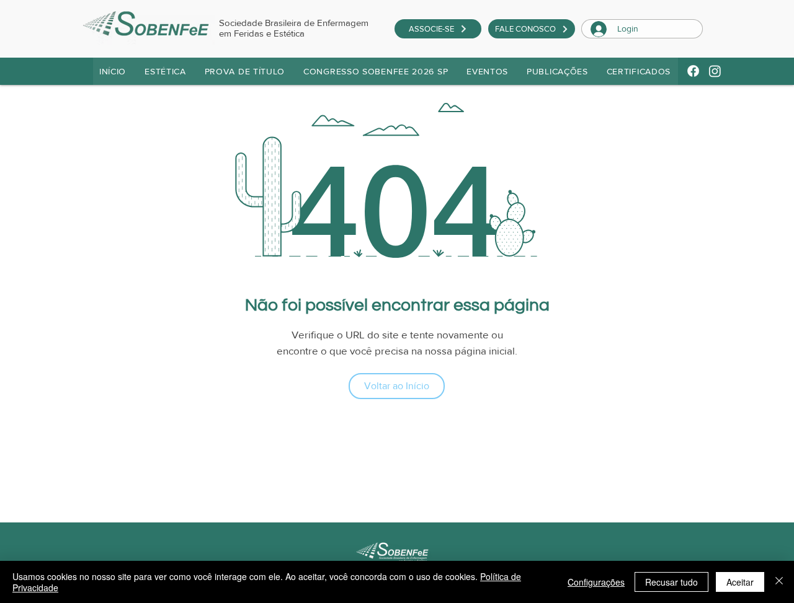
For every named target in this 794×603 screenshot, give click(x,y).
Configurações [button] (596, 582)
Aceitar (740, 582)
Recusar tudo (671, 582)
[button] (245, 71)
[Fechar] (779, 582)
